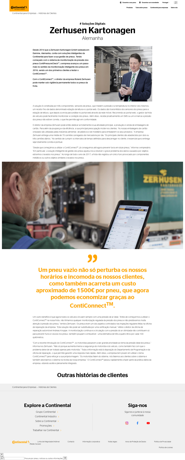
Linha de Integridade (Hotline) (48, 442)
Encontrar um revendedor (150, 2)
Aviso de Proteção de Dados (135, 442)
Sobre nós (174, 7)
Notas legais (112, 442)
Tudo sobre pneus (141, 7)
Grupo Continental (46, 412)
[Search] (2, 458)
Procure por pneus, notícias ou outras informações (44, 458)
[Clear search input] (65, 458)
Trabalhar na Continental (46, 430)
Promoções (46, 425)
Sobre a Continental (45, 421)
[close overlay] (1, 454)
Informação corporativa (91, 442)
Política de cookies (166, 447)
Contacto (71, 442)
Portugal (165, 2)
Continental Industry (46, 416)
